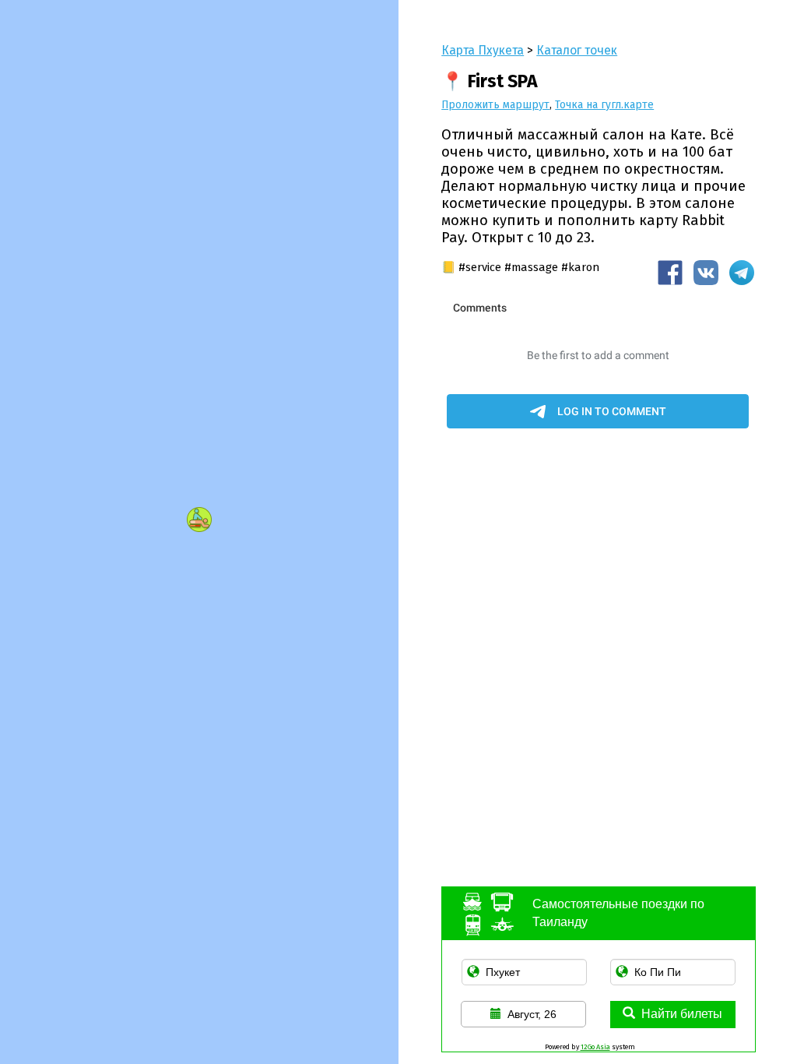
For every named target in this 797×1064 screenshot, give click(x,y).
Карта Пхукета (482, 50)
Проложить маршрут (495, 104)
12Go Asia (595, 1047)
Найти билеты (681, 1013)
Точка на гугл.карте (604, 104)
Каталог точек (576, 50)
